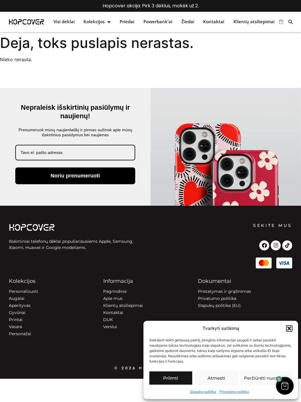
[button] (289, 328)
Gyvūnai (17, 312)
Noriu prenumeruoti (75, 176)
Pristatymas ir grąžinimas (224, 291)
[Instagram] (276, 245)
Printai (16, 319)
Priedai (127, 22)
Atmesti (216, 378)
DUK (108, 319)
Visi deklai (64, 22)
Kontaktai (213, 22)
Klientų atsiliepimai (254, 22)
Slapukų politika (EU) (219, 305)
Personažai (20, 333)
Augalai (16, 298)
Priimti (170, 378)
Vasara (15, 326)
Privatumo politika (234, 391)
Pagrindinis (115, 291)
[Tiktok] (287, 245)
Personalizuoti (23, 291)
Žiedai (187, 22)
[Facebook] (264, 245)
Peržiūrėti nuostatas (266, 378)
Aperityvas (20, 305)
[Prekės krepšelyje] (281, 22)
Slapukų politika (203, 391)
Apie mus (113, 298)
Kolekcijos (94, 22)
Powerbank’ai (157, 22)
